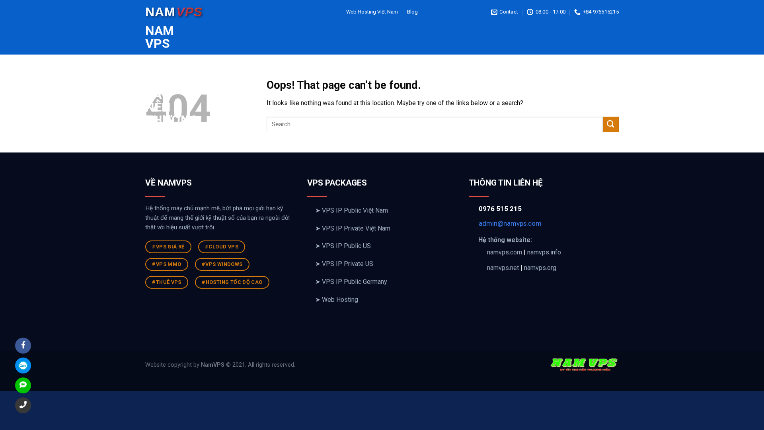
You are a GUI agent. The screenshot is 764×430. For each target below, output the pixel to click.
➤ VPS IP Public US (343, 246)
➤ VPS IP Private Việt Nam (352, 228)
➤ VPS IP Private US (344, 264)
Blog (412, 12)
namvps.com (504, 252)
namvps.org (540, 268)
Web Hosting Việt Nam (372, 12)
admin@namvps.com (510, 223)
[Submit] (611, 124)
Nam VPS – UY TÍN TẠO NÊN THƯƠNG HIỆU (151, 81)
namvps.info (544, 252)
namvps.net (503, 268)
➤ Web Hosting (336, 299)
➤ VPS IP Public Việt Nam (351, 210)
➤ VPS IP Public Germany (351, 281)
